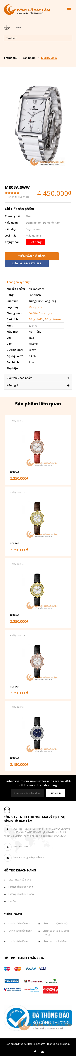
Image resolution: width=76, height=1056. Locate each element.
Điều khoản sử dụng (19, 879)
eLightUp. (65, 1043)
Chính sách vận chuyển (55, 923)
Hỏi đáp (12, 901)
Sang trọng (45, 313)
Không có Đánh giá (18, 196)
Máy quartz (33, 235)
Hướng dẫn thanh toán (21, 894)
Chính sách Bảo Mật (19, 923)
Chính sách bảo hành (20, 930)
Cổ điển (33, 313)
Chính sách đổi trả (18, 941)
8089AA (14, 472)
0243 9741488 (20, 846)
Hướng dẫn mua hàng (20, 886)
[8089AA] (38, 447)
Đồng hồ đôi (34, 222)
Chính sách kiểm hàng (55, 941)
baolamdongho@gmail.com (28, 857)
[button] (55, 793)
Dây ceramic (34, 229)
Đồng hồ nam (52, 222)
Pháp (29, 216)
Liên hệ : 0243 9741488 (26, 263)
